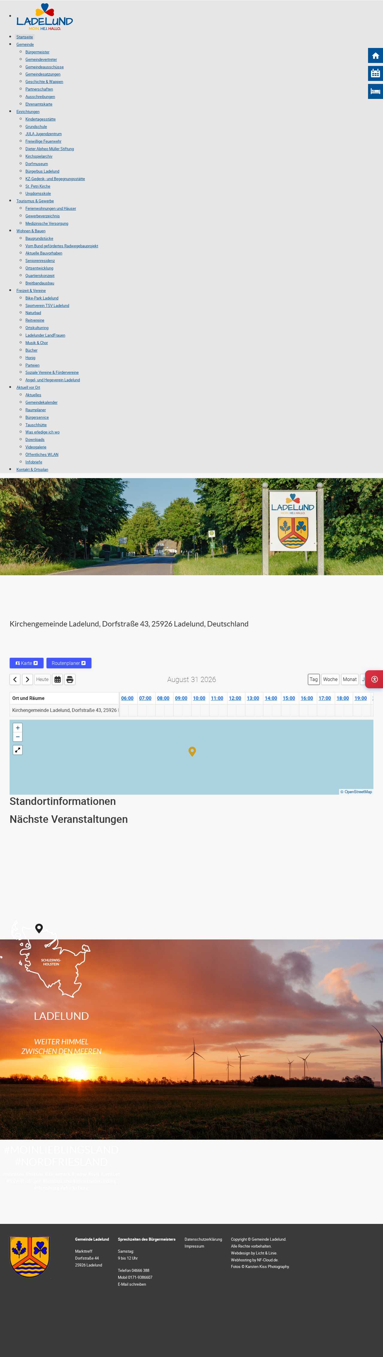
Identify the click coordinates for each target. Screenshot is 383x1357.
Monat (350, 679)
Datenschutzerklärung (203, 1239)
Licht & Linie (266, 1253)
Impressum (194, 1246)
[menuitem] (52, 16)
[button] (192, 751)
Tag (314, 679)
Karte (26, 663)
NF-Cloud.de (267, 1260)
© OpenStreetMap (356, 791)
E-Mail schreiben (132, 1284)
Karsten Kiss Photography (267, 1266)
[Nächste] (27, 679)
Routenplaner (66, 663)
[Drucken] (69, 679)
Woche (330, 679)
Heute (42, 679)
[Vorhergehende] (15, 679)
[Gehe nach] (57, 679)
